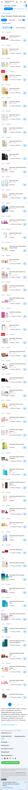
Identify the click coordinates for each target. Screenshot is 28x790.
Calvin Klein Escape (14, 88)
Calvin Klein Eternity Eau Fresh (17, 496)
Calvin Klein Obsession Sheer (17, 562)
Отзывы (21, 20)
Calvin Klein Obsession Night (16, 207)
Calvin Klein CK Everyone (15, 338)
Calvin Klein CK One (14, 115)
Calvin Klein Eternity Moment (16, 285)
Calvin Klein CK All (14, 325)
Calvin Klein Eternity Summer (16, 535)
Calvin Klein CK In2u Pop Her (16, 444)
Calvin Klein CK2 (13, 180)
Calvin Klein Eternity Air (15, 233)
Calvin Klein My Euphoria (15, 549)
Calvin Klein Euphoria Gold (16, 522)
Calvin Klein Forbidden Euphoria (17, 220)
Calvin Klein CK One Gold (15, 404)
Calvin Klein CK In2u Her (15, 141)
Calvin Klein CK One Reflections (17, 628)
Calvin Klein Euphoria (14, 36)
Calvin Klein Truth (14, 49)
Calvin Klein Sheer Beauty (16, 193)
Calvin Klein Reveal (14, 259)
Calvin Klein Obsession (15, 75)
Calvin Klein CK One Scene (16, 694)
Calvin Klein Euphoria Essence (17, 588)
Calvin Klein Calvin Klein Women (17, 167)
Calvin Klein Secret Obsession (17, 351)
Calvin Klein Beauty (14, 62)
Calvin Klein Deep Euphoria (16, 378)
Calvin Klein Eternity (14, 101)
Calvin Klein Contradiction (16, 128)
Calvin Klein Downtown (15, 312)
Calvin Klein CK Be (14, 154)
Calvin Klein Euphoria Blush (16, 680)
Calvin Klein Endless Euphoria (17, 417)
